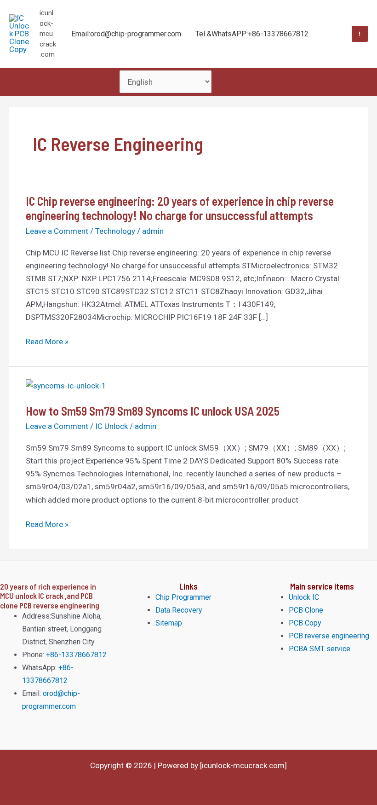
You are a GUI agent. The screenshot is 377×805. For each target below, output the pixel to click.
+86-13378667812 (75, 654)
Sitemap (168, 623)
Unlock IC (304, 597)
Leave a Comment (57, 231)
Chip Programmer (183, 597)
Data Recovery (178, 610)
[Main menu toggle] (360, 34)
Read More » (47, 341)
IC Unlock (111, 426)
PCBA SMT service (319, 648)
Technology (115, 231)
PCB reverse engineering (329, 635)
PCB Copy (305, 623)
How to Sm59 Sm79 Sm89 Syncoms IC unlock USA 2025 (153, 411)
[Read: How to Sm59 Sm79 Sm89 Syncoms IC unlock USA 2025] (66, 384)
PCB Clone (306, 610)
